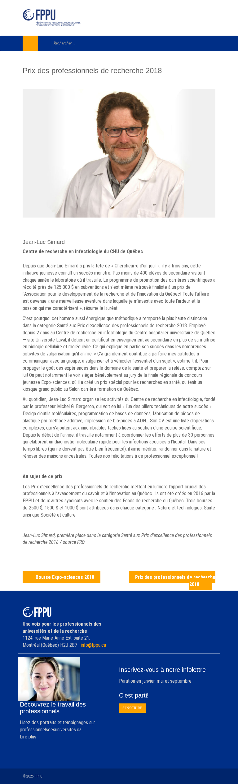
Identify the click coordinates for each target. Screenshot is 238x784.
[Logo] (52, 17)
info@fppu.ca (93, 645)
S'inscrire (132, 708)
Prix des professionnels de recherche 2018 (175, 580)
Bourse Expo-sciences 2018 (65, 577)
